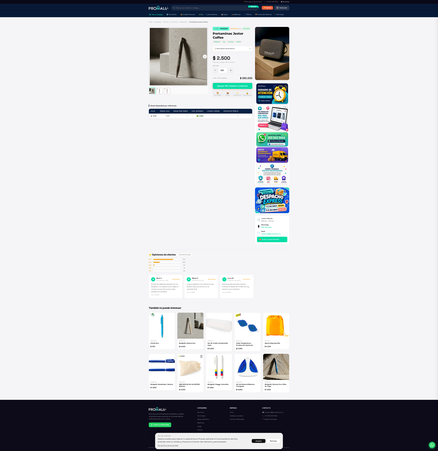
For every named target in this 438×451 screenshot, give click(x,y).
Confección (171, 14)
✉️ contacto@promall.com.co (272, 412)
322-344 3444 (266, 227)
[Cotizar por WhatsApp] (432, 445)
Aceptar (259, 441)
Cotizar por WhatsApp (161, 425)
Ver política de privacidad (168, 445)
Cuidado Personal (187, 14)
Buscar (253, 6)
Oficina (247, 14)
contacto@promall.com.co (271, 234)
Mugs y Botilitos (203, 419)
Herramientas (211, 14)
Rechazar (273, 441)
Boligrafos (217, 42)
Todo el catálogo (157, 15)
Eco (201, 14)
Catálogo (158, 22)
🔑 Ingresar (267, 8)
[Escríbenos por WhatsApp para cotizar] (272, 133)
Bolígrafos (183, 22)
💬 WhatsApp (285, 2)
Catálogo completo (236, 416)
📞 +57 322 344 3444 (269, 416)
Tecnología (279, 14)
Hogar (224, 14)
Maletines (235, 14)
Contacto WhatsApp (237, 419)
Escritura (174, 22)
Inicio (151, 22)
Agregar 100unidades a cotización (232, 86)
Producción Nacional (263, 14)
